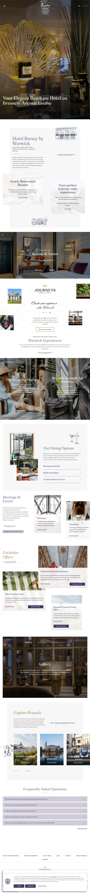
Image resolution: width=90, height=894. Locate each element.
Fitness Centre (58, 642)
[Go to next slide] (27, 771)
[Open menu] (5, 6)
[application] (45, 880)
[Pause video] (86, 105)
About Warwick (81, 855)
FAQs (58, 855)
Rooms (38, 270)
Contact (68, 855)
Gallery (28, 642)
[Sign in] (85, 6)
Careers (45, 859)
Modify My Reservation (11, 855)
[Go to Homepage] (45, 6)
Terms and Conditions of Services (10, 891)
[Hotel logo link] (45, 869)
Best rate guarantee (31, 855)
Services (42, 642)
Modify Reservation (80, 891)
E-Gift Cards (47, 855)
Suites (52, 270)
